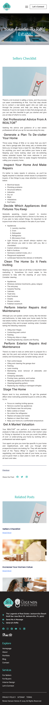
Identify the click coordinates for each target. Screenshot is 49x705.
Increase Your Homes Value (17, 567)
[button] (17, 477)
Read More (6, 533)
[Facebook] (3, 629)
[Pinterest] (12, 629)
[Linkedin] (24, 629)
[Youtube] (16, 629)
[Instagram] (8, 629)
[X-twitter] (20, 629)
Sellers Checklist (11, 528)
